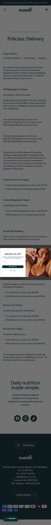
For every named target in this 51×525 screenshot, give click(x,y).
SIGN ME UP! (13, 266)
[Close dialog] (49, 249)
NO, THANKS (13, 270)
